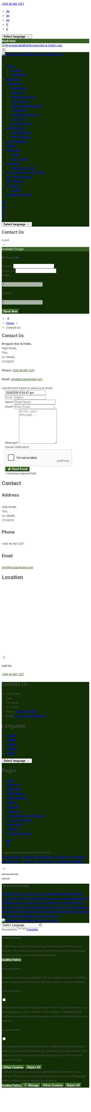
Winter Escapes (20, 137)
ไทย (70, 907)
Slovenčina (45, 916)
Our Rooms (13, 83)
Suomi (14, 898)
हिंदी (50, 902)
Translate (32, 929)
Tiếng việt (48, 911)
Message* (11, 442)
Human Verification (17, 447)
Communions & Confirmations (25, 172)
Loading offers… (21, 132)
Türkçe (63, 907)
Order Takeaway (16, 141)
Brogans (16, 70)
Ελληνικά (70, 894)
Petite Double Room (23, 97)
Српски (6, 916)
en (7, 15)
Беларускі (30, 902)
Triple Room (18, 110)
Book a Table (19, 159)
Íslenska (28, 907)
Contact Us (13, 185)
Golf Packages (16, 128)
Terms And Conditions (70, 861)
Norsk (38, 907)
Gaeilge (24, 898)
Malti (5, 902)
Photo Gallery (14, 181)
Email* (9, 406)
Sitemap (29, 861)
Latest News (19, 74)
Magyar (57, 902)
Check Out (8, 270)
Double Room (19, 101)
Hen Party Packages (18, 176)
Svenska (83, 911)
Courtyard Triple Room (25, 114)
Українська (81, 907)
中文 (55, 916)
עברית (19, 907)
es (7, 20)
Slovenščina (29, 916)
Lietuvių (34, 898)
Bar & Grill (12, 150)
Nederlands (50, 907)
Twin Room (18, 92)
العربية (6, 898)
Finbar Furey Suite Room (26, 106)
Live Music (13, 163)
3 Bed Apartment (21, 123)
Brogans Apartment (18, 194)
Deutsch (11, 735)
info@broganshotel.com (26, 379)
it (7, 29)
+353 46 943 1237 (13, 4)
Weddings (12, 79)
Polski (38, 911)
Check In (7, 266)
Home (10, 66)
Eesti (80, 894)
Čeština (42, 902)
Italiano (10, 753)
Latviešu (45, 898)
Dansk (59, 894)
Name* (9, 402)
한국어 (15, 911)
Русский (60, 911)
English (10, 740)
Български (16, 902)
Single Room (19, 88)
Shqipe (16, 916)
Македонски (59, 898)
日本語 (6, 911)
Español (11, 744)
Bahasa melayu (78, 898)
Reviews (11, 145)
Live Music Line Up (22, 168)
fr (7, 24)
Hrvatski (68, 902)
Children (7, 293)
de (7, 11)
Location (16, 190)
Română (71, 911)
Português (26, 911)
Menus (15, 154)
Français (11, 748)
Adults (6, 275)
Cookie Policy (45, 861)
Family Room (19, 119)
